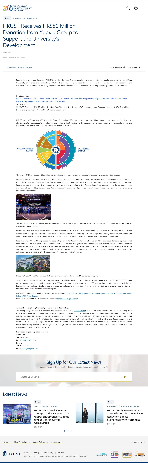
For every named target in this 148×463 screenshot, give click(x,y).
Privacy (25, 453)
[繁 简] (136, 8)
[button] (64, 431)
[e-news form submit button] (125, 376)
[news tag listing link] (11, 67)
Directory (60, 453)
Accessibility (48, 453)
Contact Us (55, 442)
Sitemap (36, 453)
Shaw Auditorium (20, 442)
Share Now (132, 67)
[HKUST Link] (17, 8)
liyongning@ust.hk (30, 348)
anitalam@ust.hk (29, 340)
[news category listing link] (25, 18)
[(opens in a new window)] (114, 454)
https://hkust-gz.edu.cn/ (67, 298)
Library (5, 442)
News (23, 57)
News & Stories (14, 57)
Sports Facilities (39, 442)
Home (5, 57)
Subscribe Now (116, 67)
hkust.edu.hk (79, 310)
